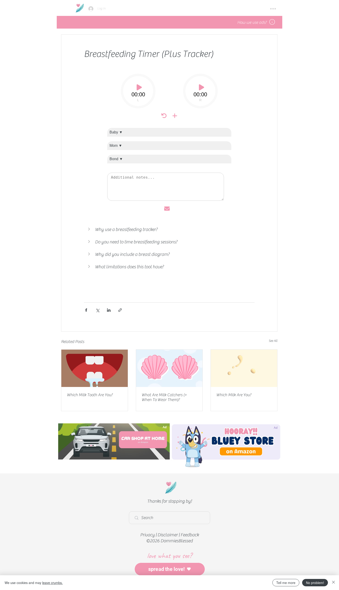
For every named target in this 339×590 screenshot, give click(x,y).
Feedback (190, 534)
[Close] (333, 582)
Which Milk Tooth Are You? (90, 394)
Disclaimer (168, 534)
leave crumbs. (52, 582)
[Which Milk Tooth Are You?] (94, 368)
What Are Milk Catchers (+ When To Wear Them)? (164, 397)
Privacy (147, 534)
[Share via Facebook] (86, 310)
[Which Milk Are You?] (244, 368)
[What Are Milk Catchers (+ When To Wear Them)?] (169, 368)
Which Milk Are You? (233, 394)
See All (273, 341)
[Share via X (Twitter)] (97, 310)
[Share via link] (120, 310)
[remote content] (169, 142)
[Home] (79, 8)
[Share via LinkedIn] (109, 310)
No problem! (315, 582)
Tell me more (285, 582)
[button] (273, 8)
